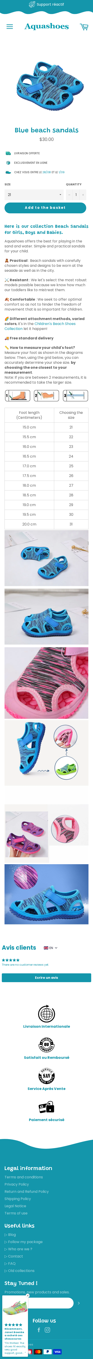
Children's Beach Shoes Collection (40, 326)
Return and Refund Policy (27, 1191)
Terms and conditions (24, 1177)
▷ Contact (14, 1256)
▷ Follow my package (24, 1241)
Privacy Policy (17, 1184)
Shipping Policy (18, 1198)
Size (8, 184)
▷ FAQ (10, 1263)
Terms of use (16, 1213)
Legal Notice (15, 1206)
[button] (46, 977)
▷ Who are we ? (18, 1249)
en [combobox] (51, 948)
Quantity (73, 184)
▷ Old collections (20, 1270)
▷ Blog (10, 1234)
